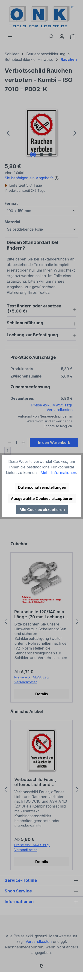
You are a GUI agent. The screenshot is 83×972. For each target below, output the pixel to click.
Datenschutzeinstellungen (42, 487)
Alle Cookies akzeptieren (42, 509)
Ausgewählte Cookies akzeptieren (42, 498)
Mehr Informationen (58, 472)
